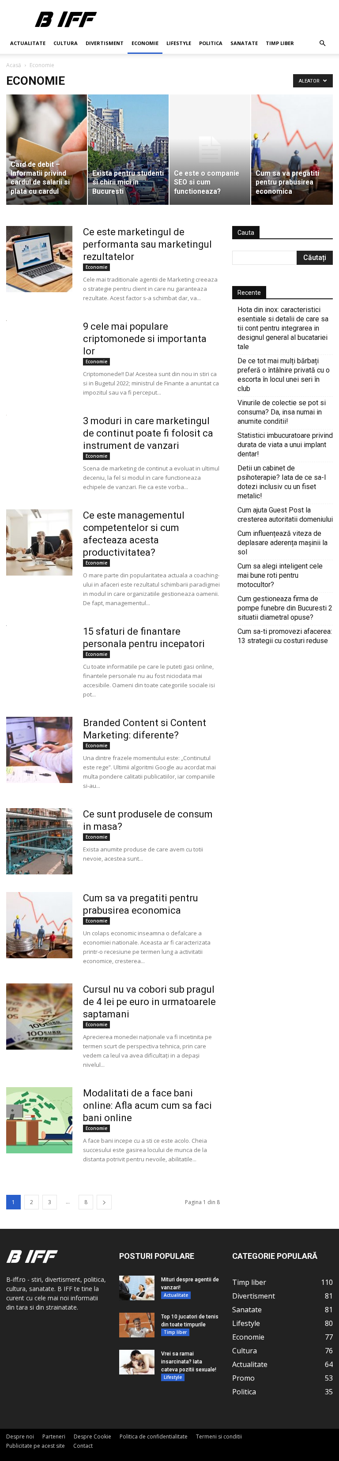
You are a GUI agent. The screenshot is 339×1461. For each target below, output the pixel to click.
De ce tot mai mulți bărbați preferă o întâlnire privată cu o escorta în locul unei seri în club (283, 375)
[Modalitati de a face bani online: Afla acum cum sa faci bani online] (39, 1120)
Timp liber (280, 43)
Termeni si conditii (219, 1436)
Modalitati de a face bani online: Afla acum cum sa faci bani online (147, 1105)
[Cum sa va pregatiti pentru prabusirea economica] (39, 925)
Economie (145, 43)
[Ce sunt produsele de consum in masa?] (39, 841)
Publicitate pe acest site (35, 1446)
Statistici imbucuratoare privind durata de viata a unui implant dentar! (285, 444)
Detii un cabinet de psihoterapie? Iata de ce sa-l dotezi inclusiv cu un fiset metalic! (281, 482)
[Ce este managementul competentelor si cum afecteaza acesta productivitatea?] (39, 542)
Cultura (65, 43)
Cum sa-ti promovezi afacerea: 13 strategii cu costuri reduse (284, 636)
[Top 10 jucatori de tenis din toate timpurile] (136, 1325)
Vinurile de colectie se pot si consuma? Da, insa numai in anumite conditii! (281, 412)
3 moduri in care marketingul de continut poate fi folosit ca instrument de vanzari (148, 433)
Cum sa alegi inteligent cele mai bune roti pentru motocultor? (280, 575)
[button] (322, 43)
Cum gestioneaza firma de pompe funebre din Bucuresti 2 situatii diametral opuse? (284, 608)
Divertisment (105, 43)
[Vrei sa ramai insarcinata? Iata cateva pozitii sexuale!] (136, 1362)
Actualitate (27, 43)
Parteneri (53, 1436)
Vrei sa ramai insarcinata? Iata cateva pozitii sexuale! (188, 1362)
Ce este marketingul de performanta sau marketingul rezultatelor (147, 244)
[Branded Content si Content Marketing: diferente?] (39, 750)
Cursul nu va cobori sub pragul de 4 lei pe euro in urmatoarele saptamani (149, 1002)
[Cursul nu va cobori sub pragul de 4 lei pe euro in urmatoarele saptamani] (39, 1016)
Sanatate (244, 43)
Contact (83, 1446)
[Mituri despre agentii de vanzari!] (136, 1288)
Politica (210, 43)
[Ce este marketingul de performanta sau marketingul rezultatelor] (39, 259)
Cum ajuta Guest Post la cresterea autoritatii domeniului (285, 514)
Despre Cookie (92, 1436)
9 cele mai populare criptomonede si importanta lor (145, 339)
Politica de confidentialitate (154, 1436)
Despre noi (20, 1436)
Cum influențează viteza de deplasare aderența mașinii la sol (282, 542)
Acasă (13, 65)
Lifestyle (178, 43)
